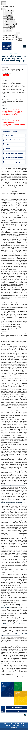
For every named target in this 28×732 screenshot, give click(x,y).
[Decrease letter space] (19, 39)
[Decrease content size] (17, 33)
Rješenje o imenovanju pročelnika (14, 153)
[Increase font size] (17, 35)
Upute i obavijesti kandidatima (13, 139)
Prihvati (14, 729)
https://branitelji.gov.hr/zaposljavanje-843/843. (13, 485)
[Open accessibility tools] (3, 3)
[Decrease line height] (16, 37)
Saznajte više (14, 727)
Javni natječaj (9, 135)
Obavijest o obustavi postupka (13, 162)
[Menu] (24, 46)
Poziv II (8, 148)
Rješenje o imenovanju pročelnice (14, 157)
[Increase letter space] (21, 39)
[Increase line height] (18, 37)
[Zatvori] (5, 9)
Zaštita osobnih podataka (17, 711)
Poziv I (7, 144)
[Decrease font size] (15, 35)
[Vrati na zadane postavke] (2, 9)
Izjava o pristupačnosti (16, 707)
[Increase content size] (19, 33)
